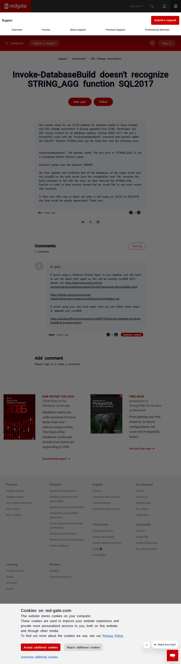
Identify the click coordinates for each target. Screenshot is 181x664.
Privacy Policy (113, 635)
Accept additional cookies (41, 647)
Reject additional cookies (83, 647)
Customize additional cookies (39, 656)
